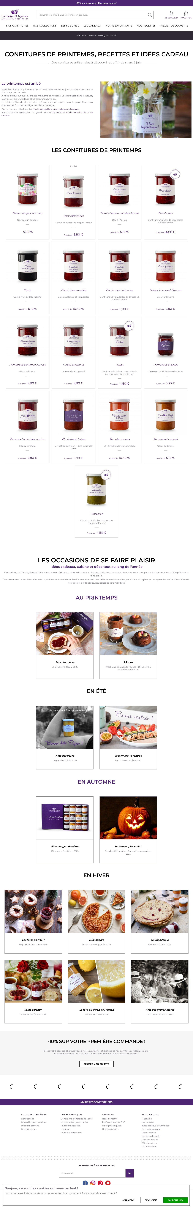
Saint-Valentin (149, 1132)
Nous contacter (110, 1118)
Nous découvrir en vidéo (34, 1122)
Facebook (85, 1183)
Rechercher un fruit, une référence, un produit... (63, 14)
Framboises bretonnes (119, 290)
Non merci (128, 1200)
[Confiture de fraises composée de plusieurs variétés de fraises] (119, 338)
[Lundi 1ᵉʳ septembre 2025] (128, 727)
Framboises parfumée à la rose (27, 364)
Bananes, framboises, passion (27, 439)
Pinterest (100, 1183)
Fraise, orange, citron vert (27, 213)
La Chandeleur (149, 1146)
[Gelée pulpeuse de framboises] (73, 264)
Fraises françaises (73, 215)
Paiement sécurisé (70, 1125)
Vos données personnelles (74, 1122)
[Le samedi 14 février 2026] (33, 981)
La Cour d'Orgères (33, 1114)
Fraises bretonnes (73, 364)
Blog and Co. (150, 1114)
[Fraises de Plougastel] (73, 338)
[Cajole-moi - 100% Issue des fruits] (165, 338)
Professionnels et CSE (113, 1122)
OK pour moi (175, 1200)
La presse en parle (151, 1129)
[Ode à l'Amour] (119, 187)
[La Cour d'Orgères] (15, 19)
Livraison (65, 1129)
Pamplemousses (119, 439)
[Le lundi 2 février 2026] (159, 911)
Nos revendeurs (110, 1129)
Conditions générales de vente (77, 1118)
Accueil (80, 35)
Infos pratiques (71, 1114)
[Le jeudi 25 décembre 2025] (33, 911)
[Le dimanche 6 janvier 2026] (96, 911)
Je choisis (151, 1200)
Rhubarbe (96, 513)
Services (108, 1114)
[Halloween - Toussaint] (128, 818)
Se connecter (171, 18)
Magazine (147, 1118)
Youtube (108, 1183)
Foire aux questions (71, 1132)
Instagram (92, 1183)
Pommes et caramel (165, 439)
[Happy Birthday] (27, 413)
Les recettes (148, 1122)
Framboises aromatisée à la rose (119, 213)
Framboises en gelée (73, 290)
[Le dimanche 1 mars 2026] (159, 981)
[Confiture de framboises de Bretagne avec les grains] (119, 264)
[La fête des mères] (64, 633)
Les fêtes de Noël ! (151, 1136)
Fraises (119, 364)
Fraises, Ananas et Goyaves (165, 290)
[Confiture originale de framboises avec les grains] (165, 187)
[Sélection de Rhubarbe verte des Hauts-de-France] (96, 487)
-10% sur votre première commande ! (96, 1041)
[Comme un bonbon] (27, 187)
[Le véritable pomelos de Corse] (119, 413)
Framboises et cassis (165, 364)
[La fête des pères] (64, 727)
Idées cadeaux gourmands (155, 1125)
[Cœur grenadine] (165, 264)
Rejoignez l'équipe (111, 1125)
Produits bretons (30, 1125)
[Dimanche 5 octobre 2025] (64, 818)
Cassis (27, 290)
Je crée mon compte (96, 1064)
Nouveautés (27, 1118)
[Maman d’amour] (27, 338)
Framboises (165, 213)
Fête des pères (149, 1143)
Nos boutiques (28, 1129)
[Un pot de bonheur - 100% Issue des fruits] (73, 413)
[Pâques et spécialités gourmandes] (128, 633)
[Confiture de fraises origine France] (73, 189)
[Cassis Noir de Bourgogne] (27, 264)
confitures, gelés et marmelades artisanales (56, 109)
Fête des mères (150, 1139)
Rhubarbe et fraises (73, 439)
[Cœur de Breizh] (165, 413)
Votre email (67, 1173)
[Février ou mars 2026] (96, 981)
